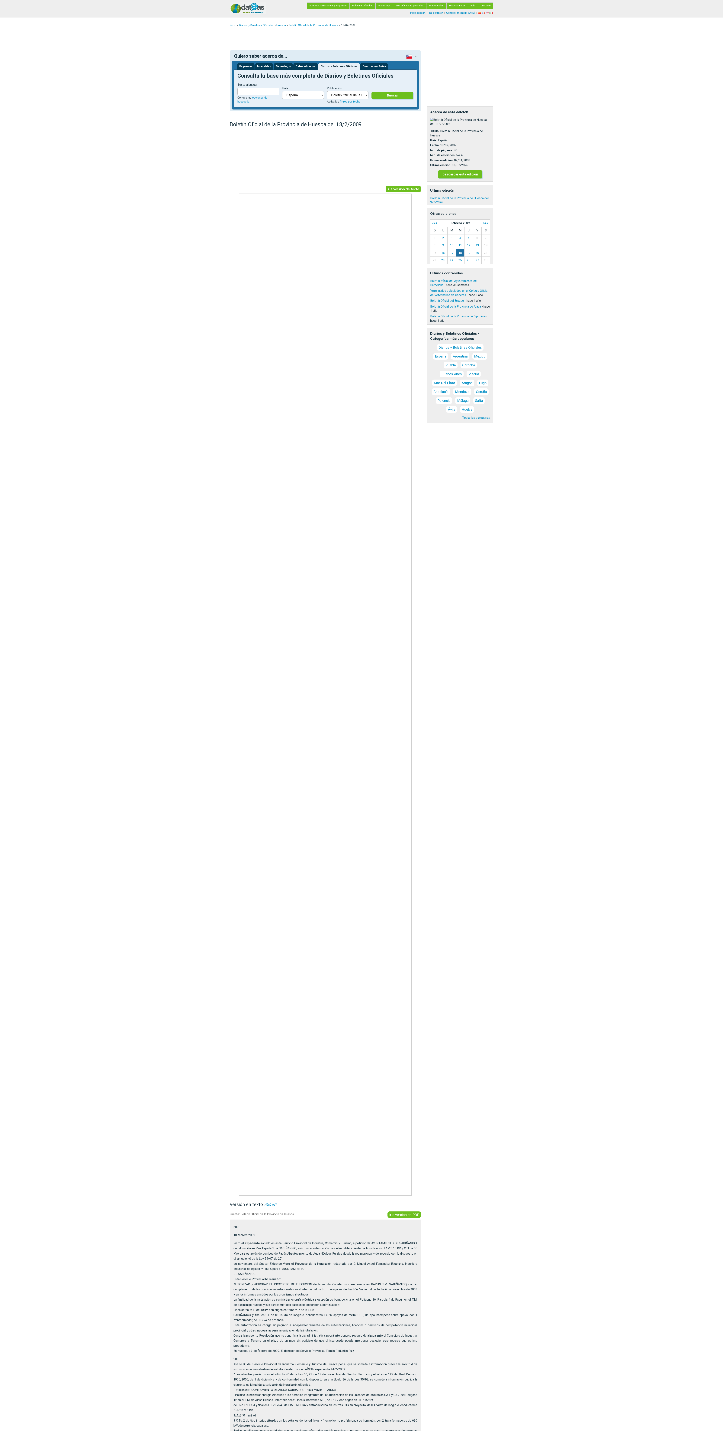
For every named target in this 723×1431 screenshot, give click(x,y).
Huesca (281, 25)
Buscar (392, 95)
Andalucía (440, 392)
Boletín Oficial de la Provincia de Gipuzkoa (458, 316)
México (479, 356)
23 (443, 260)
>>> (485, 223)
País (473, 5)
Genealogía (384, 5)
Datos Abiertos (457, 5)
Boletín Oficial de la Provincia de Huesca (313, 25)
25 (460, 260)
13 (477, 245)
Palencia (444, 401)
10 (451, 245)
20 (477, 253)
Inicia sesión (418, 13)
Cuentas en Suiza (374, 66)
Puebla (450, 365)
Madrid (473, 374)
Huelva (467, 409)
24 (451, 260)
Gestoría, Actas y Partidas (409, 5)
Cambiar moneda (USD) (460, 13)
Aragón (467, 383)
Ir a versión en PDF (404, 1214)
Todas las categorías (476, 418)
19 (468, 253)
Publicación (334, 88)
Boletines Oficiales (362, 5)
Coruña (481, 392)
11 (460, 245)
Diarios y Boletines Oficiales (256, 25)
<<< (434, 223)
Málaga (463, 401)
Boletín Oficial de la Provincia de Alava (455, 306)
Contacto (486, 5)
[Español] (480, 13)
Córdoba (468, 365)
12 (468, 245)
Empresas (245, 66)
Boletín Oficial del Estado (447, 300)
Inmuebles (264, 66)
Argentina (460, 356)
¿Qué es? (271, 1204)
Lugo (483, 383)
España (440, 356)
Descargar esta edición (460, 174)
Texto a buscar (247, 85)
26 (468, 260)
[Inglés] (488, 13)
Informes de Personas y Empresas (328, 5)
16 (443, 253)
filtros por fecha (350, 101)
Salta (479, 401)
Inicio (233, 25)
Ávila (451, 409)
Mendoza (462, 392)
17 (451, 253)
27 (477, 260)
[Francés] (484, 13)
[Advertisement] (343, 38)
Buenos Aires (451, 374)
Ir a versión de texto (403, 189)
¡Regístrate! (436, 13)
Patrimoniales (436, 5)
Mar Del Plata (444, 383)
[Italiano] (491, 13)
